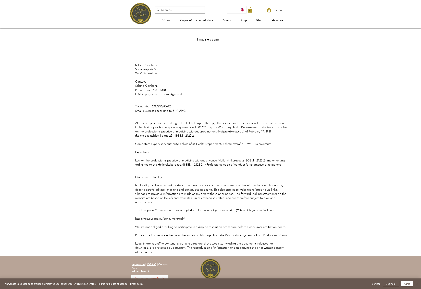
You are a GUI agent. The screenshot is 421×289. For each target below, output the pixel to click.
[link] (250, 10)
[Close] (417, 283)
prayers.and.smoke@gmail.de (164, 94)
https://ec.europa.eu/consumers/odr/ (160, 218)
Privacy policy (136, 283)
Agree (407, 283)
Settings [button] (376, 283)
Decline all (391, 283)
